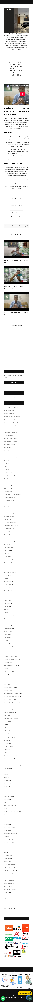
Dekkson (6, 534)
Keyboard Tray (7, 709)
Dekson (6, 538)
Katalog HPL (7, 690)
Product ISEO (7, 790)
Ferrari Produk (7, 600)
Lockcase (6, 749)
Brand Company (8, 491)
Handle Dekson (8, 646)
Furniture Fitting (8, 628)
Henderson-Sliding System (10, 665)
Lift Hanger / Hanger (9, 737)
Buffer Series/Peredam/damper (11, 494)
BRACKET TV (7, 488)
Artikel (5, 450)
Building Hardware (8, 497)
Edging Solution (8, 575)
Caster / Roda (7, 506)
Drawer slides (7, 569)
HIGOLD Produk (8, 671)
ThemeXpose (17, 995)
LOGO (5, 752)
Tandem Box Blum (8, 877)
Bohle (5, 478)
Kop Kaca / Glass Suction (10, 718)
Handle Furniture (8, 650)
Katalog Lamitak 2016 (9, 706)
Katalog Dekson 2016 (9, 687)
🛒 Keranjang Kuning (25, 993)
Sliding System (7, 839)
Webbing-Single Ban (9, 895)
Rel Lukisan (7, 824)
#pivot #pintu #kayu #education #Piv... (16, 261)
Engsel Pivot (19, 216)
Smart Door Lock (8, 842)
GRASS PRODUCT (8, 637)
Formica (6, 612)
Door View (6, 553)
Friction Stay (7, 625)
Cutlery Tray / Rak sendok (10, 525)
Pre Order (6, 786)
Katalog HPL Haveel (9, 699)
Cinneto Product (8, 513)
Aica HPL (6, 429)
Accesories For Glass (9, 410)
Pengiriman (7, 780)
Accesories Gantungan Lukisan (11, 416)
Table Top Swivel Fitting (10, 870)
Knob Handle (7, 715)
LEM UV (6, 734)
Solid (5, 852)
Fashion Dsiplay (8, 597)
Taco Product (7, 874)
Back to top (24, 1000)
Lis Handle (6, 743)
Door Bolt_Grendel (8, 541)
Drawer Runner (8, 566)
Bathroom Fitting (8, 460)
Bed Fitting (7, 463)
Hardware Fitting (8, 662)
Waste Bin (6, 892)
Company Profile (8, 516)
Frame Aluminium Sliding (10, 622)
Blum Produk (7, 472)
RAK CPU (6, 802)
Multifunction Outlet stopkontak (12, 765)
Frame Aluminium (8, 618)
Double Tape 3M (8, 559)
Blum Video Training (9, 475)
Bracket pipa (7, 485)
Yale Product (7, 905)
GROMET (6, 640)
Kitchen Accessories (9, 712)
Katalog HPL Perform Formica (11, 702)
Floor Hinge (7, 606)
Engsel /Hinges (7, 584)
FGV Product (7, 603)
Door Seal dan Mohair (9, 547)
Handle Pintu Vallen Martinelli (11, 659)
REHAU (6, 808)
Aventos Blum (7, 454)
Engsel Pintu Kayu (8, 587)
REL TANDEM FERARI (9, 827)
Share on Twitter (17, 209)
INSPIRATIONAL (8, 681)
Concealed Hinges (8, 519)
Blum (5, 469)
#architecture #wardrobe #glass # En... (14, 287)
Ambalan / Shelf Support (10, 438)
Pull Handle (7, 799)
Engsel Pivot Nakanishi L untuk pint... (16, 313)
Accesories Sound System (10, 422)
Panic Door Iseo (8, 777)
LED (5, 724)
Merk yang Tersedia (9, 758)
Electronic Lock (8, 581)
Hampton (6, 643)
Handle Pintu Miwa (8, 653)
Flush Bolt (6, 609)
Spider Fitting (7, 858)
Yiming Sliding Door (8, 908)
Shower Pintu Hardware (10, 833)
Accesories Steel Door (9, 426)
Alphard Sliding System (9, 432)
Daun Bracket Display (9, 528)
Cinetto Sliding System (9, 510)
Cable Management (9, 500)
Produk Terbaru (8, 793)
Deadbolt (6, 531)
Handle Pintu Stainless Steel (11, 656)
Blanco (5, 466)
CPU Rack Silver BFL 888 (10, 522)
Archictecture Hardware (10, 441)
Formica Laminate (8, 615)
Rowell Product (8, 830)
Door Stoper (7, 550)
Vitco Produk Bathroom (10, 889)
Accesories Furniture (9, 413)
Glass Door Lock (8, 631)
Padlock (6, 774)
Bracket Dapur (7, 482)
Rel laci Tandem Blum (9, 818)
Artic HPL (6, 447)
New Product (7, 768)
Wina (5, 898)
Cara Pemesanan (8, 503)
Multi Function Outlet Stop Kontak (12, 762)
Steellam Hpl (7, 861)
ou (4, 771)
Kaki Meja (6, 684)
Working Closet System (10, 902)
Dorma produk (7, 556)
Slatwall (6, 836)
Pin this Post (17, 212)
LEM (5, 727)
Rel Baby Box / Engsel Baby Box (11, 811)
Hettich (6, 668)
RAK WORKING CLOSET (10, 805)
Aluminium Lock (8, 435)
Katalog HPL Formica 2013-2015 (12, 696)
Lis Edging (6, 740)
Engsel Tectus (7, 594)
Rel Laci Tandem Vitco (9, 821)
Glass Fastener (7, 634)
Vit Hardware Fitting (9, 883)
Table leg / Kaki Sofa (9, 867)
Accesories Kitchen (9, 419)
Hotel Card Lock (8, 678)
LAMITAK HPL (7, 721)
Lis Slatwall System (8, 746)
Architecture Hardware (9, 444)
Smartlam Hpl (7, 846)
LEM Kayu (6, 730)
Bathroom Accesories (9, 457)
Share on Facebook (17, 205)
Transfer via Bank (8, 880)
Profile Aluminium (8, 796)
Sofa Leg (6, 849)
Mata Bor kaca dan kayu (9, 755)
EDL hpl (6, 578)
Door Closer (7, 544)
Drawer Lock (7, 562)
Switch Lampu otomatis (9, 864)
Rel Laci (6, 814)
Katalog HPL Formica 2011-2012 (12, 693)
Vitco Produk (7, 886)
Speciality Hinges (8, 855)
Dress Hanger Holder (9, 572)
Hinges (6, 674)
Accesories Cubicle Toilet (10, 407)
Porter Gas (7, 783)
